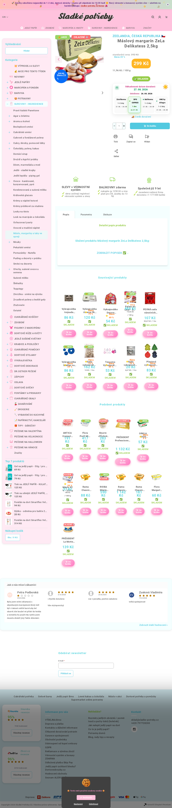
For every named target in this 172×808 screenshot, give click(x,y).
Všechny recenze (21, 733)
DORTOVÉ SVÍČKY (24, 387)
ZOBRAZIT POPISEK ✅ (111, 252)
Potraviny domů (96, 733)
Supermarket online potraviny (87, 699)
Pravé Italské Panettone (26, 110)
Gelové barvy (45, 696)
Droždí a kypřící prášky (25, 159)
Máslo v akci (115, 696)
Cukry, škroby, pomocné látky (29, 143)
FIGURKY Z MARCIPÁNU (27, 327)
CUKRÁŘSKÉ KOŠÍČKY (26, 317)
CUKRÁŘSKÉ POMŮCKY (27, 349)
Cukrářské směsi (22, 132)
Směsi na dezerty (22, 263)
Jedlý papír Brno (65, 696)
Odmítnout (93, 804)
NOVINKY (19, 76)
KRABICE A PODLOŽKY (26, 344)
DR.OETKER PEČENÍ (25, 371)
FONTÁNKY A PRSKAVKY (27, 393)
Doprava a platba (54, 723)
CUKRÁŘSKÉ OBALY (25, 398)
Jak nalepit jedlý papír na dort (104, 725)
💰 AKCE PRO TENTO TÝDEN (30, 71)
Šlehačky (18, 283)
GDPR (48, 747)
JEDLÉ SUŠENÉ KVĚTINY (27, 338)
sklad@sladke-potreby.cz (145, 719)
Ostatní (17, 310)
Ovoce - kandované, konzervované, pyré (23, 183)
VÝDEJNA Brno (53, 719)
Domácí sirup (20, 154)
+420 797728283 (140, 723)
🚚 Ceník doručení (141, 116)
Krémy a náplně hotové (25, 200)
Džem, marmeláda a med (26, 164)
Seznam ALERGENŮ (55, 777)
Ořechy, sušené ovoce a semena (26, 271)
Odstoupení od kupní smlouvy (61, 743)
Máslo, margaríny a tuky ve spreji (27, 235)
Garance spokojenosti (57, 735)
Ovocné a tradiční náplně (26, 227)
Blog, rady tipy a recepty (101, 737)
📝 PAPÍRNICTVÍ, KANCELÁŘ (30, 420)
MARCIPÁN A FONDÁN (26, 87)
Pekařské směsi (22, 247)
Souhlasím (87, 797)
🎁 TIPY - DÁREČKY (24, 425)
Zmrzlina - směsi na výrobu (27, 294)
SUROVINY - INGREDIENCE (28, 104)
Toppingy (18, 288)
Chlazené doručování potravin (61, 731)
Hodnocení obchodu (56, 773)
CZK (4, 17)
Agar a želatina (21, 116)
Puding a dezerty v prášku (27, 258)
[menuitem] (28, 28)
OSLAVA (18, 382)
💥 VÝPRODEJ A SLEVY (27, 66)
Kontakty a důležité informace (61, 727)
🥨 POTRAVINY (22, 98)
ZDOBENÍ (19, 322)
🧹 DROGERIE (21, 409)
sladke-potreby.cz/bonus (93, 6)
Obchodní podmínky (56, 739)
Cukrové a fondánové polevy (28, 137)
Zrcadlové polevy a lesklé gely (29, 299)
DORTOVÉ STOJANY (25, 355)
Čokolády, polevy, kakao (26, 148)
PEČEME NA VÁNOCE (25, 447)
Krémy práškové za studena (28, 206)
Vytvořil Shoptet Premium (159, 805)
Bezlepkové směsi (23, 126)
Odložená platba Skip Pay (59, 762)
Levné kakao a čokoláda (91, 696)
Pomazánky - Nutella (24, 252)
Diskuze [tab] (107, 214)
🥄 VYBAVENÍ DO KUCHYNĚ (29, 414)
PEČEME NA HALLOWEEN (28, 442)
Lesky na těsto (21, 211)
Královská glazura (23, 195)
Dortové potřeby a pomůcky (141, 696)
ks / (13, 537)
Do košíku (151, 126)
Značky (18, 452)
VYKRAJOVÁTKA (23, 360)
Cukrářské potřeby (24, 696)
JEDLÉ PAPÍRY (22, 82)
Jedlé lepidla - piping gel (26, 175)
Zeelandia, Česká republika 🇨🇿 (139, 36)
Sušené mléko (20, 277)
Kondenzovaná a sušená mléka (30, 189)
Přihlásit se (66, 673)
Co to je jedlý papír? (98, 729)
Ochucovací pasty (22, 222)
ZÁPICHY (19, 376)
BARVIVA (19, 93)
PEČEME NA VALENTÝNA (28, 431)
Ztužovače (19, 305)
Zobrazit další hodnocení (152, 625)
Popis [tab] (66, 214)
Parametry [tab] (86, 214)
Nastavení (78, 804)
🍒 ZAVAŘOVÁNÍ (23, 404)
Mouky (17, 242)
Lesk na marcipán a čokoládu (29, 217)
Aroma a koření (21, 121)
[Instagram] (134, 729)
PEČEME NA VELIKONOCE (28, 436)
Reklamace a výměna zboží (59, 751)
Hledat (27, 51)
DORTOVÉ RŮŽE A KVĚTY (28, 333)
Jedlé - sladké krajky (24, 170)
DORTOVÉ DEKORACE (26, 366)
